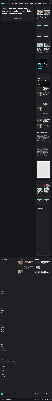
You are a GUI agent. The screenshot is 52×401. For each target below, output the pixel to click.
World (2, 387)
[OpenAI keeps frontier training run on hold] (39, 99)
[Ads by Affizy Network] (49, 59)
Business (31, 3)
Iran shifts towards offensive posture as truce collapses (46, 93)
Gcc (1, 312)
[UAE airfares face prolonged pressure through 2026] (39, 88)
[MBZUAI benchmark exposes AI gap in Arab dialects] (39, 109)
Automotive (3, 278)
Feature (2, 302)
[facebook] (35, 393)
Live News (2, 329)
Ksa (1, 323)
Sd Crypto (2, 359)
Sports (2, 368)
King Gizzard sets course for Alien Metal (40, 201)
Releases (44, 3)
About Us (5, 0)
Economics (3, 291)
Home (2, 0)
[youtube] (40, 393)
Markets (2, 331)
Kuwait (2, 325)
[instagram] (42, 393)
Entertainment (3, 297)
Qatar (2, 352)
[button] (47, 3)
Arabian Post (9, 399)
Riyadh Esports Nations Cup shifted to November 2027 (46, 125)
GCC (2, 314)
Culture (2, 289)
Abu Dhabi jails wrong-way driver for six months (47, 16)
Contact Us (13, 0)
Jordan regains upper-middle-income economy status (45, 115)
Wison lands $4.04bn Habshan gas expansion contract (46, 120)
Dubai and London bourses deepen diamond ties (45, 262)
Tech (35, 3)
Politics (26, 3)
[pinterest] (50, 1)
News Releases (3, 342)
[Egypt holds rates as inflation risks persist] (39, 104)
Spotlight (2, 370)
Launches (39, 3)
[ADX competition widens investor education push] (37, 272)
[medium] (46, 393)
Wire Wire (2, 385)
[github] (35, 395)
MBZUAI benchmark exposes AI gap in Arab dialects (47, 28)
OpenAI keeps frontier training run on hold (46, 99)
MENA (2, 333)
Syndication (3, 374)
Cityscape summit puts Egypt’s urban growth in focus (39, 50)
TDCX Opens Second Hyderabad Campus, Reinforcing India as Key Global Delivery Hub (42, 148)
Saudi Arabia (3, 357)
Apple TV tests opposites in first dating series (46, 190)
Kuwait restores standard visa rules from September (28, 262)
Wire (1, 383)
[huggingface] (49, 393)
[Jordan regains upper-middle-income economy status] (39, 114)
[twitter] (47, 1)
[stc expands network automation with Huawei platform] (37, 267)
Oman (2, 344)
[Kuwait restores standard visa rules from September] (20, 262)
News (2, 338)
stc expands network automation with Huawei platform (45, 267)
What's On (21, 3)
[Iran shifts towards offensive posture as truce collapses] (39, 94)
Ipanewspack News (4, 321)
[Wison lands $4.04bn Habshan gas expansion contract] (39, 120)
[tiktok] (37, 395)
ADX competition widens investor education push (45, 272)
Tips (1, 378)
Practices (2, 348)
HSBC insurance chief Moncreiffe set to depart (46, 39)
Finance (2, 306)
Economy (2, 293)
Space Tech (3, 366)
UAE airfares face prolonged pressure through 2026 (40, 17)
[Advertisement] (43, 239)
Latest (15, 3)
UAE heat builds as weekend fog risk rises (46, 49)
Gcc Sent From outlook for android (6, 316)
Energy (2, 295)
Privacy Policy (9, 0)
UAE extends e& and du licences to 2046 (39, 39)
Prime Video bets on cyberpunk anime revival (47, 201)
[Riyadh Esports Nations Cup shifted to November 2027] (39, 126)
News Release (3, 340)
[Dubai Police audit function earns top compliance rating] (20, 267)
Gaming (2, 310)
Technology (3, 376)
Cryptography (3, 287)
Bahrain (2, 280)
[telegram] (44, 393)
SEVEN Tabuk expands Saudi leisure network (39, 28)
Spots (2, 372)
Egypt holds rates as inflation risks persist (46, 104)
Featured (2, 304)
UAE (1, 381)
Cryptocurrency (3, 285)
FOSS (2, 308)
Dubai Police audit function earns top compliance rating (28, 267)
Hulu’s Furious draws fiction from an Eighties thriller (40, 191)
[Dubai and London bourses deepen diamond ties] (37, 262)
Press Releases (3, 350)
